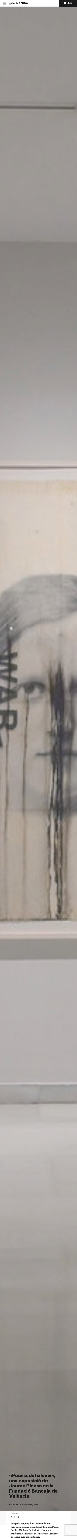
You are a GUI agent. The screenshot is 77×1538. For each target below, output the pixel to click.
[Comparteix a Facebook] (12, 1517)
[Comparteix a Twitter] (15, 1517)
